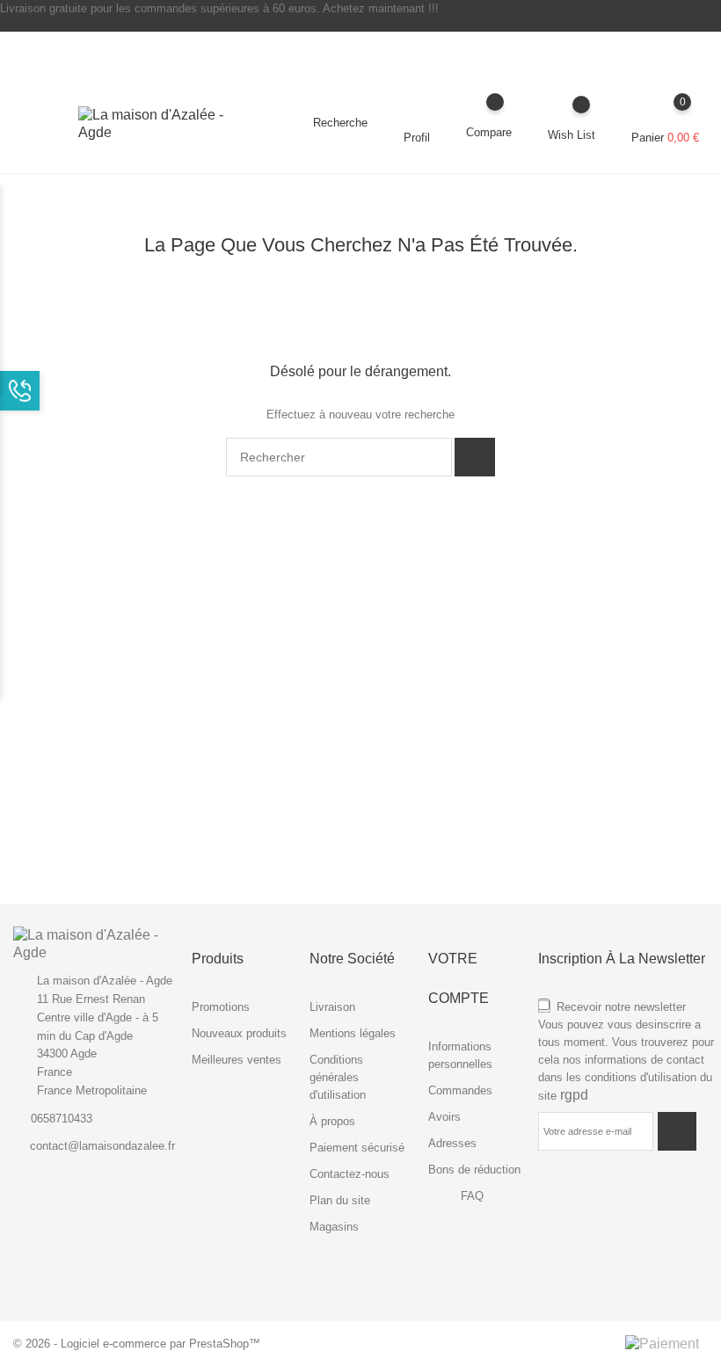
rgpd (574, 1094)
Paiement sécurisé (357, 1147)
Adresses (452, 1143)
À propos (332, 1121)
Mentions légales (353, 1033)
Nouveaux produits (239, 1033)
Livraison (332, 1007)
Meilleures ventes (236, 1059)
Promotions (221, 1007)
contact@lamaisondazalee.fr (102, 1145)
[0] (665, 114)
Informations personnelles (460, 1055)
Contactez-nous (350, 1174)
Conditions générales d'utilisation (338, 1077)
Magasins (334, 1226)
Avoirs (444, 1116)
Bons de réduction (474, 1169)
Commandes (460, 1090)
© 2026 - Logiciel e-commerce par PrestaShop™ (136, 1343)
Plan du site (340, 1200)
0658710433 (61, 1118)
